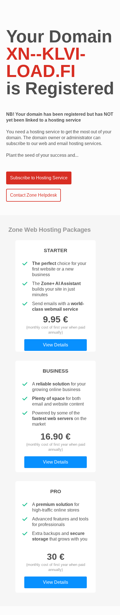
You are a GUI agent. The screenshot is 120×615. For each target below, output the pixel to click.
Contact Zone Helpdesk (33, 195)
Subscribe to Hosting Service (39, 177)
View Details (55, 345)
